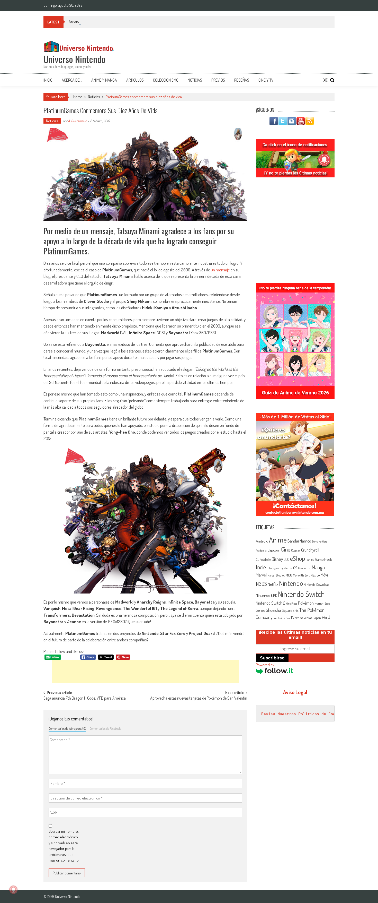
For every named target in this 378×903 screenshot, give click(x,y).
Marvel (261, 575)
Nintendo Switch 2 (270, 603)
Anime (278, 539)
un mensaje (220, 269)
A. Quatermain (77, 121)
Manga (318, 567)
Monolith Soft (301, 575)
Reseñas (241, 80)
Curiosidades (263, 560)
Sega (327, 603)
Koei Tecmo (304, 568)
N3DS (261, 583)
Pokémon (306, 603)
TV (292, 617)
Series (260, 610)
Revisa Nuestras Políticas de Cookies (303, 714)
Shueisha (273, 610)
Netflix (273, 584)
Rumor (319, 603)
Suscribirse (272, 658)
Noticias (195, 80)
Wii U (326, 617)
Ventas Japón (312, 618)
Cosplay (295, 550)
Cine (285, 549)
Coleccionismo (165, 80)
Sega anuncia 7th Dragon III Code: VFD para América (84, 698)
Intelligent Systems (279, 568)
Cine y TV (266, 80)
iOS (294, 567)
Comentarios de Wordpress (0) (67, 728)
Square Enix (290, 610)
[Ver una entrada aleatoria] (325, 80)
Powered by (265, 664)
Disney (277, 559)
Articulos (135, 80)
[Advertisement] (145, 671)
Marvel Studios (276, 575)
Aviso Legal (295, 692)
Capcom (273, 550)
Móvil (325, 575)
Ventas (299, 618)
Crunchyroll (310, 550)
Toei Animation (281, 618)
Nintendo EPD (266, 595)
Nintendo (291, 583)
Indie (261, 567)
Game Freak (323, 559)
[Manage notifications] (13, 889)
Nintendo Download (316, 584)
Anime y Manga (104, 80)
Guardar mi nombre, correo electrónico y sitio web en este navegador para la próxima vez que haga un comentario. (64, 846)
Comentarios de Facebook (105, 728)
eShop (297, 558)
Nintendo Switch (301, 594)
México (315, 575)
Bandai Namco (299, 541)
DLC (286, 559)
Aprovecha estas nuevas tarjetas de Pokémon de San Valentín (198, 698)
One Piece (291, 603)
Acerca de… (72, 80)
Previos (218, 80)
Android (262, 541)
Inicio (47, 80)
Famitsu (310, 560)
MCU (288, 575)
